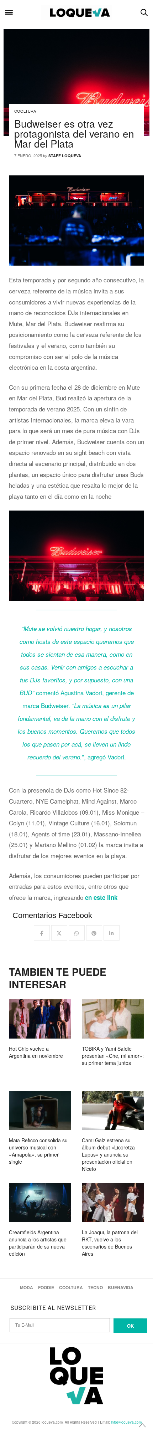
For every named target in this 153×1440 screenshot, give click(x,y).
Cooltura (25, 111)
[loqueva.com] (76, 12)
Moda (26, 1287)
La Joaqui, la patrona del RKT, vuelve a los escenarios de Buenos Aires (110, 1243)
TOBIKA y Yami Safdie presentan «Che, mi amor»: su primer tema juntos (113, 1055)
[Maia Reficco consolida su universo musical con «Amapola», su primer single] (40, 1110)
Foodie (46, 1287)
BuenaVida (120, 1287)
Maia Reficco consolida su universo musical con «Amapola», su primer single (38, 1151)
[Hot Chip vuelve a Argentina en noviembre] (40, 1018)
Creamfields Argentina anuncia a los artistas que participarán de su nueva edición (38, 1243)
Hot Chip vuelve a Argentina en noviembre (36, 1052)
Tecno (95, 1287)
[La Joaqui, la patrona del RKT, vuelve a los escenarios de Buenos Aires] (113, 1202)
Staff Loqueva (64, 155)
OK (130, 1325)
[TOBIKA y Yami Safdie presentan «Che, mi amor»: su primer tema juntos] (113, 1018)
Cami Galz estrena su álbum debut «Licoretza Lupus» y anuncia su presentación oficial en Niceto (108, 1154)
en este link (101, 897)
